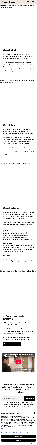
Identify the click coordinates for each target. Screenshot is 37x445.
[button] (12, 344)
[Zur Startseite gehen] (9, 2)
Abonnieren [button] (30, 398)
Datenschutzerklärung (24, 406)
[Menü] (33, 2)
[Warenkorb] (28, 2)
